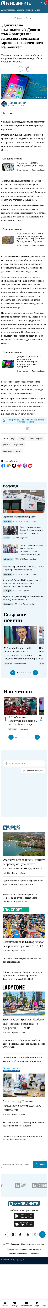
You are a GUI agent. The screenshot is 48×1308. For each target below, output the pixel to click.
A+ (10, 113)
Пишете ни (34, 1254)
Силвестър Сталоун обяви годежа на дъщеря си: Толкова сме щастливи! (23, 1059)
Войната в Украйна (25, 10)
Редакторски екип (17, 103)
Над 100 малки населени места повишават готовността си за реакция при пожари (31, 550)
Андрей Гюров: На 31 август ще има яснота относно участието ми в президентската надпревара (22, 583)
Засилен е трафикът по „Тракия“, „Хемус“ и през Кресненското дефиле (23, 568)
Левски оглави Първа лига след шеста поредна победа (24, 960)
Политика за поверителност (33, 1244)
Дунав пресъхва (8, 10)
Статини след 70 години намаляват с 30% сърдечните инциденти (22, 1105)
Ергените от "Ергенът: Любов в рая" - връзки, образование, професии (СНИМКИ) (23, 1024)
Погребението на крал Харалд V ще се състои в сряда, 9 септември (31, 530)
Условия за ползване (18, 1254)
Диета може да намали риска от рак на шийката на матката (22, 1137)
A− (4, 113)
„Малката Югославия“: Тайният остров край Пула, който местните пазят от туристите (24, 864)
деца (12, 438)
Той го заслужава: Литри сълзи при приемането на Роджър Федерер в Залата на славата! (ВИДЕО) (22, 975)
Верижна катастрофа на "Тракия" (19, 516)
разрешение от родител (12, 451)
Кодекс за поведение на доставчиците (24, 1249)
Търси (42, 1164)
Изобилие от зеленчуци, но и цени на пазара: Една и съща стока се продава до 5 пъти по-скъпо (22, 721)
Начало (20, 18)
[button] (12, 672)
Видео (37, 10)
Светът (28, 18)
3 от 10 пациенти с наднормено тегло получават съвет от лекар (23, 1124)
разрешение (18, 445)
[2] (45, 3)
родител (6, 445)
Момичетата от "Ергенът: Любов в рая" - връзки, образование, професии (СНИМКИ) (24, 1044)
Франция (22, 438)
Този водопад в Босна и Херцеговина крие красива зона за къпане (23, 882)
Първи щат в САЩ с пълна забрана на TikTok (30, 164)
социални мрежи (36, 438)
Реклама (15, 1244)
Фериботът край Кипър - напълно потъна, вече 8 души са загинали (24, 598)
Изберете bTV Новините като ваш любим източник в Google (26, 420)
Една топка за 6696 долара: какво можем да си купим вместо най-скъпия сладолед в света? (20, 898)
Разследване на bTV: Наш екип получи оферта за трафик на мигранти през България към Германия (31, 237)
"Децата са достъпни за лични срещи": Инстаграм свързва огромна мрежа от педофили (29, 361)
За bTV (5, 1244)
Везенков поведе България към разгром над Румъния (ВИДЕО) (23, 944)
